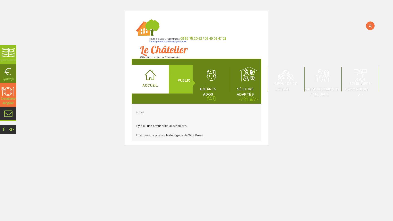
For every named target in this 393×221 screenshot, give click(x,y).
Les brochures (8, 60)
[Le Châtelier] (255, 25)
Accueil (150, 85)
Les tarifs (8, 79)
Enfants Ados (208, 91)
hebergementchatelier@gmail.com (167, 41)
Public (184, 80)
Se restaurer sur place (8, 100)
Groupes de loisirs (286, 86)
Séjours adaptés (245, 91)
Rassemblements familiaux (322, 91)
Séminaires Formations (358, 86)
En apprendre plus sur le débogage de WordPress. (169, 135)
